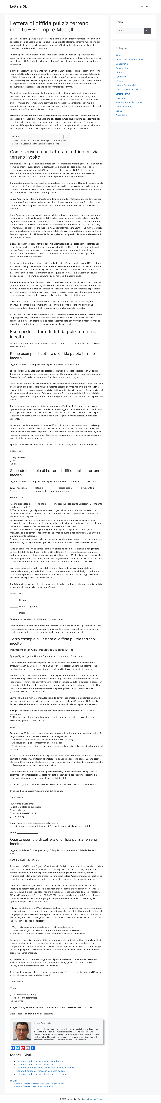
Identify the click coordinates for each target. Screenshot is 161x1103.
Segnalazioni (122, 115)
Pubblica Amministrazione (129, 102)
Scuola (119, 111)
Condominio (122, 64)
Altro (118, 55)
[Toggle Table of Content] (64, 137)
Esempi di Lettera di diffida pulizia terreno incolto (36, 144)
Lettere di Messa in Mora (128, 89)
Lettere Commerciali (126, 85)
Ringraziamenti (123, 106)
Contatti (144, 6)
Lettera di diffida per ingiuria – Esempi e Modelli (33, 1086)
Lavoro (119, 81)
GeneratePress (95, 1099)
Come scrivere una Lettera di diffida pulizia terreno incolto (40, 140)
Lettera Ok (18, 6)
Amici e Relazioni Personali (129, 59)
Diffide (15, 1081)
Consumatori (122, 68)
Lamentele (121, 76)
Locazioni (120, 98)
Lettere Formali (123, 94)
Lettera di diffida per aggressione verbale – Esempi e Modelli (38, 1083)
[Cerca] (147, 31)
